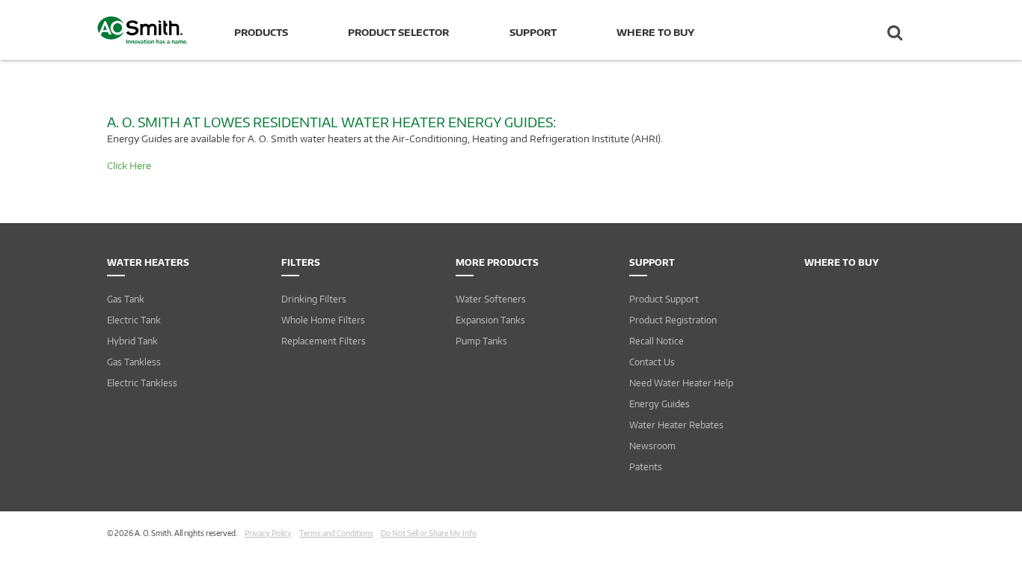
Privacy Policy (268, 533)
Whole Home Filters (323, 320)
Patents (645, 466)
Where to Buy (655, 32)
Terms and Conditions (336, 533)
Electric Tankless (142, 383)
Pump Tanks (481, 341)
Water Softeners (491, 299)
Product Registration (673, 320)
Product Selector (398, 32)
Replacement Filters (323, 341)
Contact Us (652, 362)
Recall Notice (656, 341)
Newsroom (652, 445)
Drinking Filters (313, 299)
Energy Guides (659, 404)
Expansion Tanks (490, 320)
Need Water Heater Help (681, 383)
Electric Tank (134, 320)
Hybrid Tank (132, 341)
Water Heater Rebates (676, 425)
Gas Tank (125, 299)
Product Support (664, 299)
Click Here (129, 165)
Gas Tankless (134, 362)
